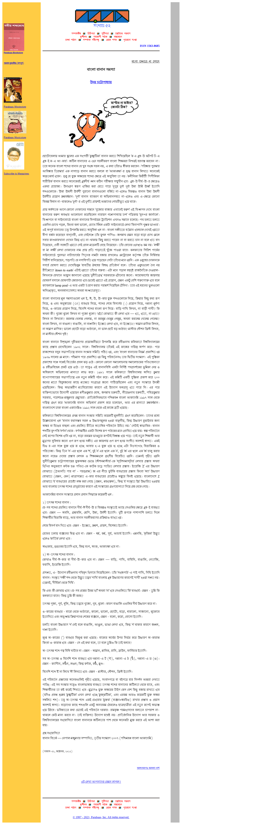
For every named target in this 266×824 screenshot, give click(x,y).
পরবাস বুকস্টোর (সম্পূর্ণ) (14, 63)
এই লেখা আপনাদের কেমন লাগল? (101, 782)
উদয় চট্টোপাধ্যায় (101, 82)
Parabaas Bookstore (13, 52)
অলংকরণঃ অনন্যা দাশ (148, 768)
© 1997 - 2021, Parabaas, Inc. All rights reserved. (101, 817)
